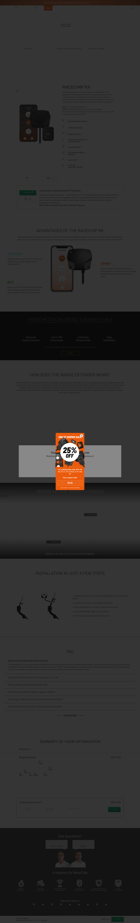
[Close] (81, 435)
